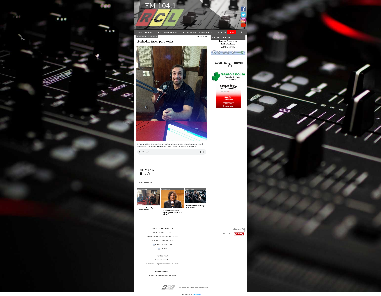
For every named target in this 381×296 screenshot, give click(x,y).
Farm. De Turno (188, 32)
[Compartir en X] (144, 174)
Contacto (221, 32)
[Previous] (140, 206)
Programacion (170, 32)
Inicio (139, 32)
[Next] (203, 206)
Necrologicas (205, 32)
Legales (148, 32)
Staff (158, 32)
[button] (242, 32)
